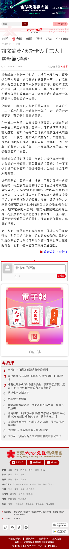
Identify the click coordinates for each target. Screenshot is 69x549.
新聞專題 (12, 499)
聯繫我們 (30, 538)
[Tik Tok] (19, 527)
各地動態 (29, 504)
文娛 (4, 489)
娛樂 (22, 489)
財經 (43, 470)
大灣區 (23, 470)
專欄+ (10, 504)
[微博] (5, 527)
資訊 (4, 504)
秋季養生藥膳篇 (17, 398)
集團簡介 (20, 462)
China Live (35, 484)
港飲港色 (30, 489)
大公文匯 (34, 30)
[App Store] (60, 524)
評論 (61, 276)
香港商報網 (18, 512)
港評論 (23, 479)
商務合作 (43, 538)
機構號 (29, 494)
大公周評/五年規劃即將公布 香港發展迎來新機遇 (35, 378)
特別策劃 (22, 499)
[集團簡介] (13, 462)
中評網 (55, 512)
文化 (10, 489)
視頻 (4, 474)
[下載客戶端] (55, 24)
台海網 (22, 514)
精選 (22, 474)
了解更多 (34, 352)
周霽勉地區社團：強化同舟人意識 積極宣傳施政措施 (36, 423)
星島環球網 (47, 512)
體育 (16, 489)
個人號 (21, 494)
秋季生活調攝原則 (18, 392)
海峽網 (61, 512)
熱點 (10, 474)
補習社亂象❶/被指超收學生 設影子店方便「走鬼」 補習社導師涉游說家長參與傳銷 (36, 386)
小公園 (16, 44)
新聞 (4, 470)
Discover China (20, 484)
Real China (48, 484)
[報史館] (48, 462)
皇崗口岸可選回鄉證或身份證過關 (28, 369)
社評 (10, 479)
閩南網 (16, 514)
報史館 (54, 462)
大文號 (5, 494)
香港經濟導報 (36, 512)
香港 (10, 470)
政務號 (13, 494)
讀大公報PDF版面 (56, 252)
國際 (37, 470)
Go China (6, 484)
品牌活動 (37, 462)
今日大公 (6, 44)
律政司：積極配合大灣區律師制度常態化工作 (34, 436)
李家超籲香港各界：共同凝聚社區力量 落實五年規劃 (36, 407)
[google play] (60, 531)
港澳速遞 (40, 504)
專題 (4, 499)
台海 (30, 470)
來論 (16, 479)
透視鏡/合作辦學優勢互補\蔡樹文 (28, 430)
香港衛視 (26, 512)
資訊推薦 (19, 504)
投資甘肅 (17, 519)
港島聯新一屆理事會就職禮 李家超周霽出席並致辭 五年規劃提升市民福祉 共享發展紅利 (36, 415)
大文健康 (50, 504)
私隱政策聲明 (14, 538)
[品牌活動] (31, 462)
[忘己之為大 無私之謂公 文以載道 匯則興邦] (58, 30)
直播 (16, 474)
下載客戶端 (61, 24)
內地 (16, 470)
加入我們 (56, 538)
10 (4, 437)
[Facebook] (25, 527)
